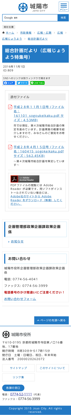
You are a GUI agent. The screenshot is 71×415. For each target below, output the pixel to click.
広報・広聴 (44, 32)
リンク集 (18, 377)
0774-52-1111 (21, 394)
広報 (60, 32)
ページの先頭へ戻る (53, 320)
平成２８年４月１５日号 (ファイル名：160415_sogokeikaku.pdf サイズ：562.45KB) (39, 151)
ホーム (10, 32)
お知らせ (17, 241)
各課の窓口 (13, 388)
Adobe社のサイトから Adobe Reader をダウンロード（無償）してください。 (36, 200)
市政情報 (25, 32)
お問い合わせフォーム (20, 298)
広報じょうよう (12, 39)
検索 (63, 17)
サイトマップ (18, 368)
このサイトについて (52, 368)
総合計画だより (38, 39)
